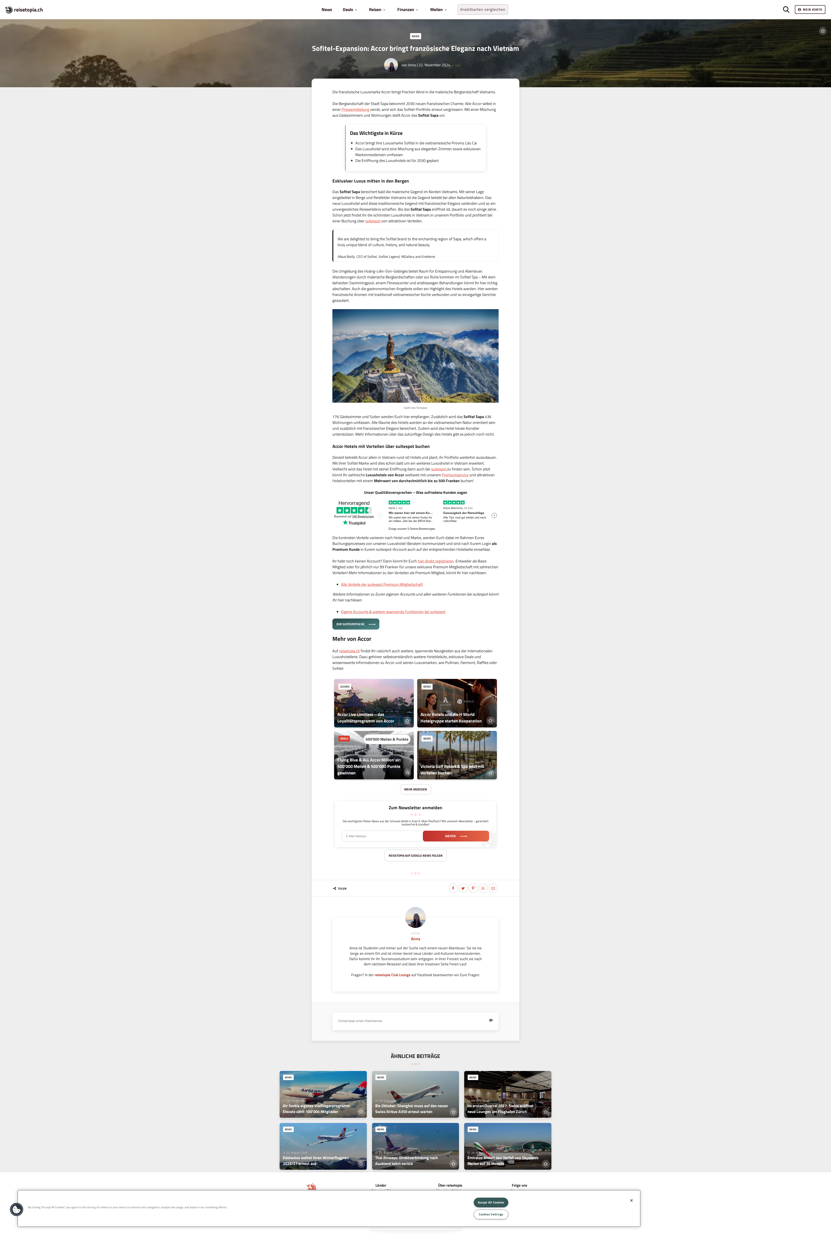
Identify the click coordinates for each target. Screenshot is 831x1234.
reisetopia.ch (28, 9)
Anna (412, 65)
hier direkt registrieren (436, 561)
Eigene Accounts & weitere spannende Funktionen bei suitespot (393, 612)
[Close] (631, 1200)
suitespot (373, 221)
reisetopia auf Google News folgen (416, 855)
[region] (329, 1208)
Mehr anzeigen (415, 789)
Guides (344, 687)
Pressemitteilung (355, 109)
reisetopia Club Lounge (393, 974)
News (327, 9)
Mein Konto (812, 9)
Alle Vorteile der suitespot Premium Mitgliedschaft (382, 584)
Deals (344, 739)
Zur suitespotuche (350, 624)
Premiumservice (455, 475)
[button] (17, 1209)
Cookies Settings (491, 1214)
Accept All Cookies (491, 1202)
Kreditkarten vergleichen (483, 9)
